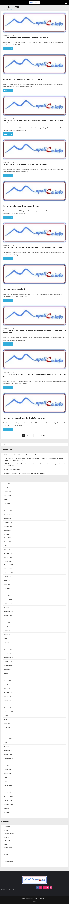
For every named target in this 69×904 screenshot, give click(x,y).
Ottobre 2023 (8, 615)
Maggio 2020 (7, 773)
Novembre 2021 (8, 704)
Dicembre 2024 (8, 561)
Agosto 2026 (7, 484)
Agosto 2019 (7, 808)
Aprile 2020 (7, 777)
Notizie (6, 858)
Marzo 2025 (7, 549)
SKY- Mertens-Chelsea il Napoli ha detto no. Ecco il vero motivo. (25, 38)
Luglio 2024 (7, 580)
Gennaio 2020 (8, 789)
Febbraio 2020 (8, 785)
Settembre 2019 (8, 804)
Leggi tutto (8, 49)
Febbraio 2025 (8, 553)
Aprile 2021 (7, 731)
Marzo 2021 (7, 735)
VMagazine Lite (43, 898)
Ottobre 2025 (8, 522)
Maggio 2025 (7, 541)
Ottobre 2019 (8, 800)
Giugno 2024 (7, 584)
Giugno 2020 (7, 769)
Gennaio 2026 (8, 511)
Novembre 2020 (8, 750)
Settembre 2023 (8, 619)
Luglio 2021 (7, 719)
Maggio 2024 (7, 588)
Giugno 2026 (7, 491)
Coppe (6, 844)
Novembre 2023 (8, 611)
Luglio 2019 (7, 812)
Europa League (8, 847)
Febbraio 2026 (8, 507)
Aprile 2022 (7, 684)
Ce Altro (6, 830)
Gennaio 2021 (8, 742)
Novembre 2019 (8, 796)
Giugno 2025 (7, 538)
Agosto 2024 (7, 576)
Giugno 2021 (7, 723)
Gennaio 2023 (8, 650)
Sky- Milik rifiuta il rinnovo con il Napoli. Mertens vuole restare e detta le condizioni (32, 247)
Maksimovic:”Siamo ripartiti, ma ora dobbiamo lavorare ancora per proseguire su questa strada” (33, 122)
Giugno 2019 (7, 816)
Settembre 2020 (8, 758)
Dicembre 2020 (8, 746)
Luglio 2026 (7, 487)
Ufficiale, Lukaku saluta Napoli (12, 469)
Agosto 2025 (7, 530)
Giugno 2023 (7, 630)
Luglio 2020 (7, 766)
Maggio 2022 (7, 681)
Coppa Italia (7, 840)
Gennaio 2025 (8, 557)
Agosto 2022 (7, 669)
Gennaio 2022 (8, 696)
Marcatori (6, 851)
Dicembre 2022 (8, 654)
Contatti (34, 901)
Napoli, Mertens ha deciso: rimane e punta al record (21, 206)
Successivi (42, 435)
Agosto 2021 (7, 715)
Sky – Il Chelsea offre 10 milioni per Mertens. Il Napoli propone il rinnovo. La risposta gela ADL (34, 375)
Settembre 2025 (8, 526)
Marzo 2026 (7, 503)
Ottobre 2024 (8, 568)
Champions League (9, 833)
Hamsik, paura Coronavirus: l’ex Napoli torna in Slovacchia (23, 79)
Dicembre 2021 (8, 700)
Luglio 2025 (7, 534)
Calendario (7, 826)
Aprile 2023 (7, 638)
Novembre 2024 (8, 565)
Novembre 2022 (8, 657)
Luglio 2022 (7, 673)
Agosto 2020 (7, 762)
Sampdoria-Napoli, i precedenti (14, 289)
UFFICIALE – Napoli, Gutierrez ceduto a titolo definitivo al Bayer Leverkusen (25, 473)
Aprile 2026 (7, 499)
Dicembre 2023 (8, 607)
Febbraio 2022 (8, 692)
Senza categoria (8, 861)
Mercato (6, 854)
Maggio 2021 (7, 727)
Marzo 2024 (7, 596)
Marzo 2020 (7, 781)
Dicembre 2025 (8, 514)
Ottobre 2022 (8, 661)
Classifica (6, 837)
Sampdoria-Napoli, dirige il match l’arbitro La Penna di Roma (24, 418)
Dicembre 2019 (8, 793)
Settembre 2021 (8, 711)
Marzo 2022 (7, 688)
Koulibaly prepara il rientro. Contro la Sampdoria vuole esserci (25, 164)
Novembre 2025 (8, 518)
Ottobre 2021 (8, 708)
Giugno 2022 (7, 677)
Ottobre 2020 (8, 754)
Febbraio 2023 (8, 646)
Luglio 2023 (7, 626)
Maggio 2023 (7, 634)
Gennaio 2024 (8, 603)
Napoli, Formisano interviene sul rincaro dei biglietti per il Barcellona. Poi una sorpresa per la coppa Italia (34, 332)
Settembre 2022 (8, 665)
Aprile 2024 (7, 592)
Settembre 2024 (8, 572)
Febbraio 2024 (8, 599)
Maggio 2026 (7, 495)
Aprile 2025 (7, 545)
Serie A (6, 865)
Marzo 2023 (7, 642)
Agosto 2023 (7, 623)
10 (35, 435)
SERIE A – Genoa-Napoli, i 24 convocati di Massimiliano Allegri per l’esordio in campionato (28, 454)
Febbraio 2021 (8, 739)
